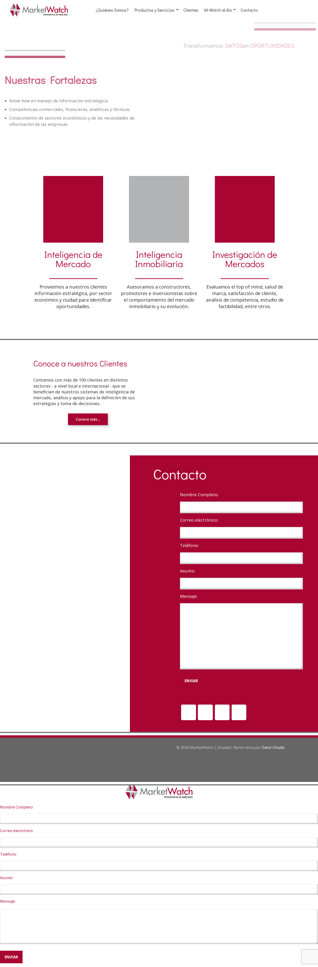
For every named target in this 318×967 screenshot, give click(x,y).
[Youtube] (205, 712)
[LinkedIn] (188, 712)
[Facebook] (222, 712)
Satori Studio (273, 747)
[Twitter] (239, 712)
